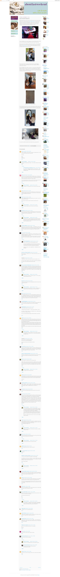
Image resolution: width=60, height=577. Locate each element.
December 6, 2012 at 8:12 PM (26, 531)
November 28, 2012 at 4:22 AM (26, 232)
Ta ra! (47, 79)
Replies (23, 166)
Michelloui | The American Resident (26, 455)
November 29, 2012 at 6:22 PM (31, 450)
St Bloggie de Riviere (46, 106)
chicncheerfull (45, 213)
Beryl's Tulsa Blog (46, 167)
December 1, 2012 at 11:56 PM (31, 491)
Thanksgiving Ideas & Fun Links (48, 158)
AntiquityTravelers (24, 518)
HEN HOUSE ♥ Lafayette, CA (45, 255)
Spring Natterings (48, 195)
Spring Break (47, 35)
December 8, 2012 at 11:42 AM (33, 369)
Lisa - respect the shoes (24, 450)
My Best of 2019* (46, 104)
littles (44, 219)
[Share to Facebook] (34, 145)
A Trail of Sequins (46, 236)
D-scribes (45, 133)
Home (30, 567)
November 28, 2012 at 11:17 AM (31, 301)
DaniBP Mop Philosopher (45, 91)
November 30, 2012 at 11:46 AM (28, 477)
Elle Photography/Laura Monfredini (28, 167)
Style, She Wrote (24, 346)
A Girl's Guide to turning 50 (46, 199)
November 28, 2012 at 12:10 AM (27, 190)
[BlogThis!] (33, 145)
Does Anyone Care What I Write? (46, 103)
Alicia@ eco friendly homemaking (26, 353)
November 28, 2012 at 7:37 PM (29, 346)
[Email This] (32, 145)
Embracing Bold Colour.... (48, 50)
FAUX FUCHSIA (46, 139)
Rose (22, 531)
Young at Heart (23, 508)
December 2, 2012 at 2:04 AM (29, 508)
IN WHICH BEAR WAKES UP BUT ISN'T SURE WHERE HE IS (46, 174)
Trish (22, 190)
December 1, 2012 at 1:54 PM (26, 486)
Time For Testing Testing (48, 72)
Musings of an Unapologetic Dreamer (46, 68)
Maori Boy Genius (25, 45)
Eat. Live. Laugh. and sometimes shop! (46, 228)
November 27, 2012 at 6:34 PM (27, 151)
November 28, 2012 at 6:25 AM (33, 252)
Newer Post (21, 567)
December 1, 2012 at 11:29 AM (36, 167)
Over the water (45, 59)
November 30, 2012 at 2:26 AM (34, 455)
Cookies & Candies (46, 117)
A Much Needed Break (48, 224)
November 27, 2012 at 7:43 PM (31, 161)
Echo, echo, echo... (47, 209)
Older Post (39, 567)
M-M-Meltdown (48, 18)
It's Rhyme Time (46, 70)
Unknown (23, 477)
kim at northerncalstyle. (24, 491)
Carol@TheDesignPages (24, 301)
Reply (22, 164)
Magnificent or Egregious (45, 248)
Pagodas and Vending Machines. (48, 141)
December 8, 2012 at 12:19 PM (33, 217)
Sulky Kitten (23, 210)
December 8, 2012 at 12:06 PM (33, 274)
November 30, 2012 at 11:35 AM (33, 471)
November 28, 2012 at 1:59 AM (31, 225)
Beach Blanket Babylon (32, 21)
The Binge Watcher (48, 22)
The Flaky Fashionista (24, 225)
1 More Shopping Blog (46, 161)
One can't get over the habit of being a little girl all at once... (46, 193)
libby (22, 293)
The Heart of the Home (48, 55)
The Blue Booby (45, 183)
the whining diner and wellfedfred (46, 97)
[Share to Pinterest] (35, 145)
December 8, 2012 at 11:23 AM (33, 440)
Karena (22, 151)
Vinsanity (45, 78)
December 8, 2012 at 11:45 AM (33, 331)
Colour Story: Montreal (48, 93)
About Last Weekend (24, 161)
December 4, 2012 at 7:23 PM (29, 518)
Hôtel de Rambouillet (46, 205)
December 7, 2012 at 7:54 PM (27, 551)
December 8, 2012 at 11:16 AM (33, 465)
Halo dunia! (45, 76)
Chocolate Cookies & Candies (25, 471)
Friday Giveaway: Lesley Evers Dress (48, 31)
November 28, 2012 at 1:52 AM (28, 210)
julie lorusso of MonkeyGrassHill (26, 252)
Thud (22, 486)
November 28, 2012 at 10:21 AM (27, 293)
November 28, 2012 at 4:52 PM (28, 338)
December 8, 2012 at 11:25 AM (33, 427)
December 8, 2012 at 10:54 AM (33, 541)
